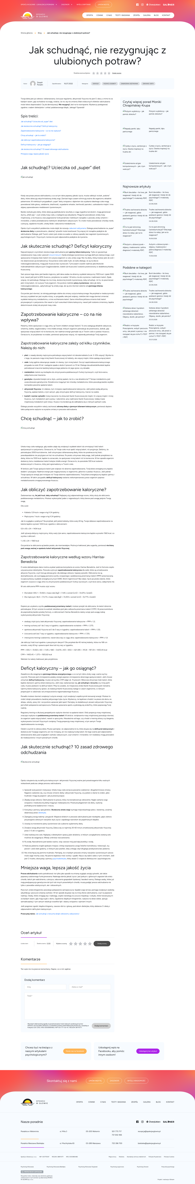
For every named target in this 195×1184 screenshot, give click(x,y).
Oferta (89, 15)
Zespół (136, 15)
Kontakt (166, 15)
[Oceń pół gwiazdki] (75, 943)
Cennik (99, 15)
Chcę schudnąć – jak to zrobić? (33, 135)
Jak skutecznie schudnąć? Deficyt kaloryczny (39, 126)
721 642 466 (117, 1135)
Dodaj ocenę (116, 73)
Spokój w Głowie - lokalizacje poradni (37, 5)
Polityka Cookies (169, 1157)
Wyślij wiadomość (136, 1081)
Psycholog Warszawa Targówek (88, 1167)
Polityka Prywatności (155, 1157)
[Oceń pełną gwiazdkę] (71, 943)
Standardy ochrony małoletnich (136, 1157)
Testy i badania (122, 15)
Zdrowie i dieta (148, 83)
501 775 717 (117, 1131)
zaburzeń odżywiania (77, 228)
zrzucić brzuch (55, 255)
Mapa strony (112, 1157)
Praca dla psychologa (167, 1167)
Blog (40, 33)
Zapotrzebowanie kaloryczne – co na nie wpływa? (41, 131)
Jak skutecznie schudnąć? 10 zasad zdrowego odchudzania (44, 149)
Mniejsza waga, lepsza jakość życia (35, 154)
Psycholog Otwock (142, 1167)
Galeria (147, 15)
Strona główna (26, 33)
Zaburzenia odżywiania (129, 83)
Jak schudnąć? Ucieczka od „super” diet (37, 121)
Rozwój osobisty (110, 83)
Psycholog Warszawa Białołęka (56, 1167)
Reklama (121, 1157)
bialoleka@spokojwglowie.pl (149, 1143)
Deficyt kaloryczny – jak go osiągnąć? (36, 145)
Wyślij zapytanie (84, 5)
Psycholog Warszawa (27, 1167)
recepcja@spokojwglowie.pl (149, 1131)
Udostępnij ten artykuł (148, 1051)
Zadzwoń (65, 5)
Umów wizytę (103, 5)
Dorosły (96, 83)
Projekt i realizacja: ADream (166, 1179)
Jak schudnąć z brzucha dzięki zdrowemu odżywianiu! (57, 914)
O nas (109, 15)
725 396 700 (117, 1143)
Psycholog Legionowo (117, 1167)
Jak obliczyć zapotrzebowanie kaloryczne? (38, 140)
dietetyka (42, 813)
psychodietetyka (59, 859)
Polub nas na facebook (75, 1051)
